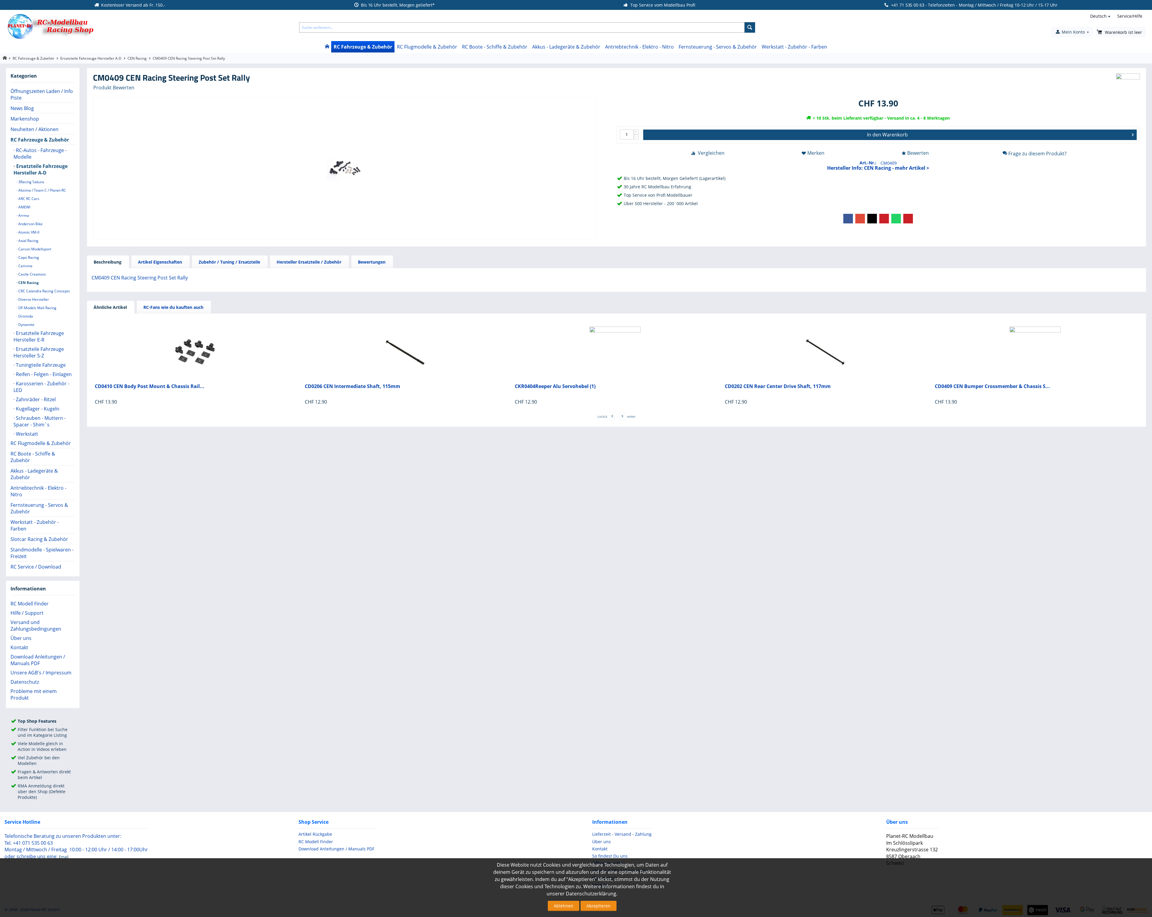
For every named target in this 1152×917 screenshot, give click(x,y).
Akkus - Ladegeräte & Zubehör (566, 46)
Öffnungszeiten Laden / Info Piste (41, 94)
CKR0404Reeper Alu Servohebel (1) (555, 386)
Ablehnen (563, 906)
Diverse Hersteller (33, 299)
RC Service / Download (35, 566)
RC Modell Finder (29, 603)
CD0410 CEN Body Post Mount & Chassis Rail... (149, 386)
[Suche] (750, 27)
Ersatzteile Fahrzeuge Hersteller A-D (91, 58)
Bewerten (918, 153)
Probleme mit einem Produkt (33, 694)
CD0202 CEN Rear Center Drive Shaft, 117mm (778, 386)
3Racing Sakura (30, 181)
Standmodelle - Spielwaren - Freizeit (42, 553)
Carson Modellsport (34, 249)
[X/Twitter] (872, 218)
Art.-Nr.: (868, 163)
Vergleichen (711, 153)
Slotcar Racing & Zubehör (39, 539)
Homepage (4, 58)
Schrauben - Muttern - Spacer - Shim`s (40, 421)
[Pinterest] (884, 218)
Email (63, 856)
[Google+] (860, 218)
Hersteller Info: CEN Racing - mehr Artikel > (878, 168)
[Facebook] (848, 218)
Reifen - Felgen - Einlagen (43, 374)
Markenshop (24, 118)
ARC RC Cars (28, 198)
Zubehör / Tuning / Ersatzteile (229, 262)
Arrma (23, 215)
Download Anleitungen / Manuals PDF (37, 660)
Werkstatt (26, 434)
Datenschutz (24, 682)
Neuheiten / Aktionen (34, 129)
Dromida (25, 316)
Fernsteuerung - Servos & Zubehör (718, 46)
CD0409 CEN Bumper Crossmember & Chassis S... (992, 386)
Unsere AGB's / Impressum (40, 672)
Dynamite (25, 324)
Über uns (21, 638)
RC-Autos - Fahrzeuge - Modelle (40, 153)
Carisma (24, 265)
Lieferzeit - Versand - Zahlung (622, 834)
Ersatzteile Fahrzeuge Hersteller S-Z (39, 352)
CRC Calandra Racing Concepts (43, 291)
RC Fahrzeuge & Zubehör (363, 46)
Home (326, 46)
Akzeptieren (598, 906)
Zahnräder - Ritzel (35, 399)
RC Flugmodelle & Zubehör (427, 46)
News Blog (22, 108)
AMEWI (23, 207)
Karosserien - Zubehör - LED (41, 386)
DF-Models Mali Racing (36, 307)
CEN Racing (137, 58)
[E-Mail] (908, 218)
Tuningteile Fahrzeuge (40, 365)
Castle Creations (31, 274)
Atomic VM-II (28, 232)
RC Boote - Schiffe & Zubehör (494, 46)
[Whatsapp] (896, 218)
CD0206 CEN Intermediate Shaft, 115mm (352, 386)
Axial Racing (27, 240)
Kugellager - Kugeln (37, 408)
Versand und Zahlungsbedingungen (35, 625)
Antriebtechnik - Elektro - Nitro (639, 46)
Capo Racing (28, 257)
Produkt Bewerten (113, 87)
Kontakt (19, 647)
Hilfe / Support (27, 613)
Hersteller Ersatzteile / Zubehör (309, 262)
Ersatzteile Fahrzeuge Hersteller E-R (39, 336)
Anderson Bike (30, 223)
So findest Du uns (610, 856)
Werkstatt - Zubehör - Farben (794, 46)
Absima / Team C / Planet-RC (41, 190)
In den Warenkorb (887, 134)
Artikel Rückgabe (315, 834)
